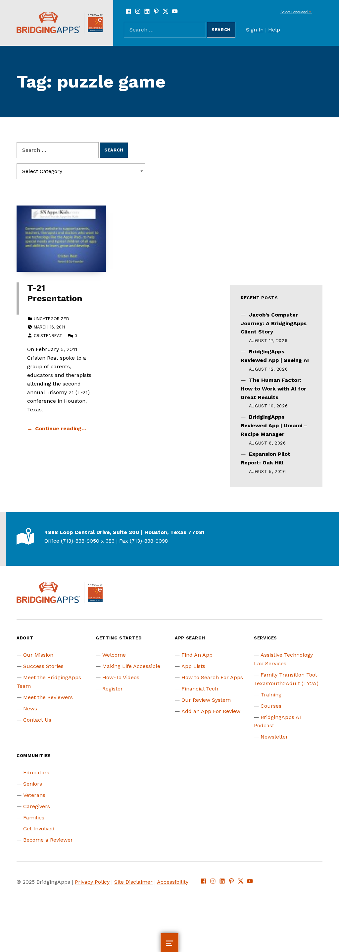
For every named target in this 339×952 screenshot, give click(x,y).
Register (112, 688)
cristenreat (48, 335)
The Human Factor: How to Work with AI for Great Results (273, 388)
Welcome (114, 655)
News (30, 708)
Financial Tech (199, 688)
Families (33, 817)
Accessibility (172, 882)
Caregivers (36, 806)
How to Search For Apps (212, 677)
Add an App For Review (210, 711)
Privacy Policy (92, 882)
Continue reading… (60, 428)
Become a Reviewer (48, 840)
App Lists (193, 666)
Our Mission (38, 655)
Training (271, 694)
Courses (271, 706)
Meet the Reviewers (48, 697)
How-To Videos (120, 677)
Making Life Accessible (131, 666)
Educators (36, 772)
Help (274, 30)
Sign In (255, 30)
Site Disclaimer (133, 882)
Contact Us (37, 720)
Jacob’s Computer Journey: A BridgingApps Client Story (274, 323)
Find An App (197, 655)
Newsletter (274, 737)
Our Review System (206, 700)
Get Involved (39, 828)
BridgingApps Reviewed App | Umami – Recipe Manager (274, 425)
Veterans (34, 795)
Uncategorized (51, 318)
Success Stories (43, 666)
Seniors (32, 784)
